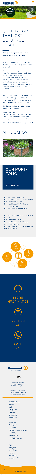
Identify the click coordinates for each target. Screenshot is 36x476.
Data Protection (30, 470)
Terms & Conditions (20, 471)
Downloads (4, 470)
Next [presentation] (32, 149)
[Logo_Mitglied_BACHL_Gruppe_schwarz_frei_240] (18, 376)
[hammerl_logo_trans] (18, 366)
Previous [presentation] (4, 149)
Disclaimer (16, 470)
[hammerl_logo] (10, 2)
